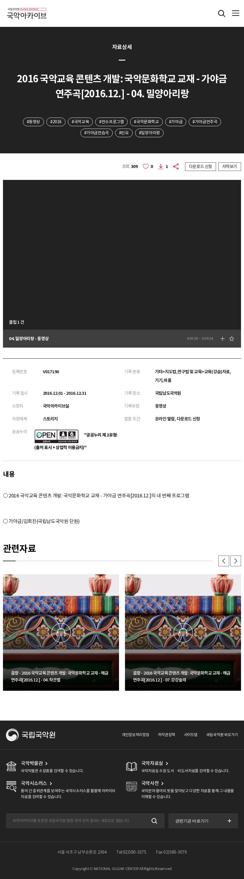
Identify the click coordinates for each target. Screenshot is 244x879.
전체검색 (221, 13)
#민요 (124, 132)
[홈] (27, 7)
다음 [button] (235, 561)
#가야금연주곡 (205, 121)
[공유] (176, 166)
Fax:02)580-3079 (171, 852)
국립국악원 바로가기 (222, 734)
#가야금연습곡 (96, 132)
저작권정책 (166, 734)
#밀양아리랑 (149, 132)
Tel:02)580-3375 (131, 852)
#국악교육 (80, 121)
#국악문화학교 (146, 121)
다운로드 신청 (200, 166)
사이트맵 (191, 734)
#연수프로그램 (111, 121)
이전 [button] (223, 561)
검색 (153, 821)
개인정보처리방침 (135, 734)
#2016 (56, 121)
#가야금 (175, 121)
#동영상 (33, 121)
